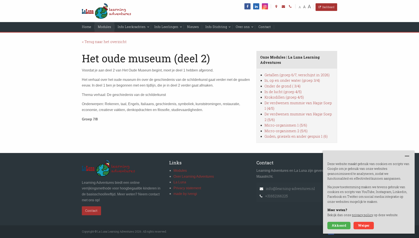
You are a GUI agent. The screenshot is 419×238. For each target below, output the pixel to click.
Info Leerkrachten (132, 27)
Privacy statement (187, 188)
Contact (264, 27)
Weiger (363, 225)
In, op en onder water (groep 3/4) (292, 80)
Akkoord (339, 225)
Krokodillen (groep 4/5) (284, 97)
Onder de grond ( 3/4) (282, 86)
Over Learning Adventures (193, 176)
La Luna (179, 182)
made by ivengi (185, 194)
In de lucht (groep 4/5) (283, 91)
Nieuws (193, 27)
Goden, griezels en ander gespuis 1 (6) (296, 136)
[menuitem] (86, 27)
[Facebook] (247, 6)
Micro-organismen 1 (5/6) (285, 125)
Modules (104, 27)
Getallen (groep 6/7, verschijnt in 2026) (297, 75)
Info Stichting (216, 27)
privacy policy (362, 215)
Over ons (243, 27)
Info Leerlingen (166, 27)
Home (86, 27)
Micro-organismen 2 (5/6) (285, 131)
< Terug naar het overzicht (104, 41)
